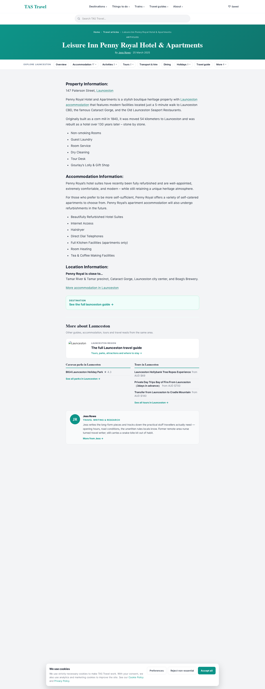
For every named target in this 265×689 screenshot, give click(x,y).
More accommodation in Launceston (92, 288)
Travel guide (203, 64)
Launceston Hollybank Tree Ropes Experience (165, 373)
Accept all (207, 670)
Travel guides (158, 6)
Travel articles (111, 32)
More (220, 64)
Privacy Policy (61, 680)
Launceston (104, 90)
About (178, 6)
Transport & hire (149, 64)
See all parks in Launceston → (83, 378)
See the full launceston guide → (91, 304)
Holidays (182, 64)
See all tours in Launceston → (151, 402)
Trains (139, 6)
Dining (167, 64)
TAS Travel (35, 6)
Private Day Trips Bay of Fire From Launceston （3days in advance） (162, 383)
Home (97, 32)
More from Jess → (93, 438)
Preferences (157, 670)
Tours (127, 64)
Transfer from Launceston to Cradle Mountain (165, 394)
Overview (61, 64)
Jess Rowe (124, 52)
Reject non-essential (182, 670)
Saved (233, 6)
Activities (108, 64)
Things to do (121, 6)
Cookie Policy (136, 677)
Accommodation (83, 64)
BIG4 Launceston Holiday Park (88, 371)
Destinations (98, 6)
